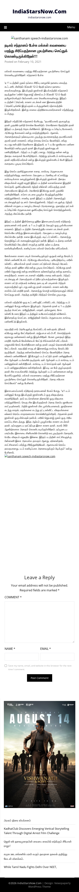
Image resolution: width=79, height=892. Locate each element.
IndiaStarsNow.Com (39, 11)
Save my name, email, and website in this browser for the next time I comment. (39, 667)
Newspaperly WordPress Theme (49, 884)
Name (10, 649)
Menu (71, 27)
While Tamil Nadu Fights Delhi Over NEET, (30, 867)
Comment (13, 597)
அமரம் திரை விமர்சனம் (17, 820)
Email (45, 649)
